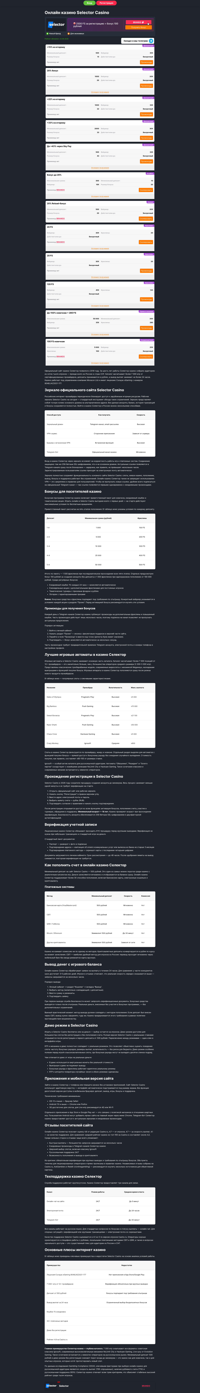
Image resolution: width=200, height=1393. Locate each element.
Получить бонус (138, 27)
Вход (89, 3)
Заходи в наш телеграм (135, 41)
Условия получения (100, 92)
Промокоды (146, 62)
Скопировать (146, 190)
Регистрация (106, 3)
